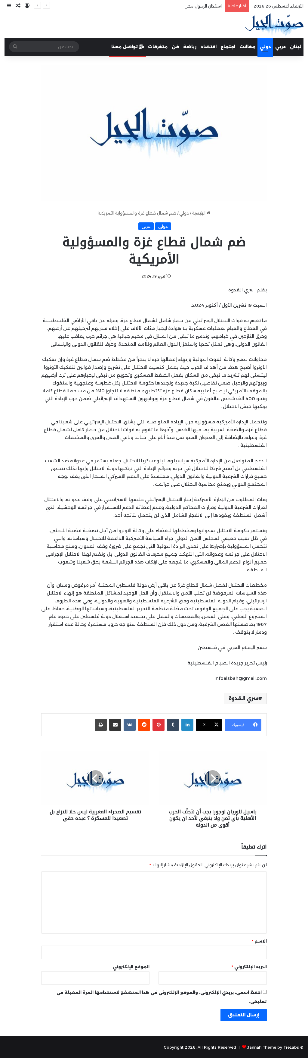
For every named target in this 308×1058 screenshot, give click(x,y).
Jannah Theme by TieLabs (273, 1047)
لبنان (295, 46)
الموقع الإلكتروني (131, 966)
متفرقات (158, 46)
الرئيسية (199, 213)
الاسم (259, 941)
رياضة (189, 46)
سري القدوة (243, 698)
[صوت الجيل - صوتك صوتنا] (274, 25)
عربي (280, 46)
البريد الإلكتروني (249, 966)
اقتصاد (209, 46)
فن (175, 46)
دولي (265, 46)
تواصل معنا (125, 46)
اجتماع (228, 46)
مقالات (247, 46)
